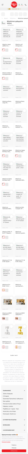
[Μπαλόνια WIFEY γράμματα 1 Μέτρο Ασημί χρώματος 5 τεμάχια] (3, 318)
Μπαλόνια (13, 18)
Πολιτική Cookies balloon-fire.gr (12, 403)
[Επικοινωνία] (25, 4)
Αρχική (6, 18)
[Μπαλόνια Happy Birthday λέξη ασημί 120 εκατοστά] (3, 184)
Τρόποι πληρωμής (8, 393)
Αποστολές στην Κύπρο (9, 411)
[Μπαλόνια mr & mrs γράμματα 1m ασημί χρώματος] (3, 347)
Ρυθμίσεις (14, 445)
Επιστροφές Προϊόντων (9, 414)
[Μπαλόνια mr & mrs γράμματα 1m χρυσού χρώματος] (16, 347)
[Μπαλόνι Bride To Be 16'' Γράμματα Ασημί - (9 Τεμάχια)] (3, 237)
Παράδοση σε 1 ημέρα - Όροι (11, 409)
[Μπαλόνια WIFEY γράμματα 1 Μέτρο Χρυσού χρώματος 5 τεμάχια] (16, 318)
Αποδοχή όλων (14, 450)
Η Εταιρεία (6, 396)
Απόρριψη (14, 447)
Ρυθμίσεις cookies (8, 406)
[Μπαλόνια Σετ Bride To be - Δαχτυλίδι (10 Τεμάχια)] (3, 290)
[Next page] (19, 355)
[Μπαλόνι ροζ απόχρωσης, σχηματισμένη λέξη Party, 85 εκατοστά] (16, 50)
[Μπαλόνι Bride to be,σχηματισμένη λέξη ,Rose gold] (3, 78)
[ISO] (20, 5)
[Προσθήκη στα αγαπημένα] (11, 29)
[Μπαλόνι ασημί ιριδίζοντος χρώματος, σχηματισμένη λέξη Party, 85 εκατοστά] (3, 50)
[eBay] (22, 5)
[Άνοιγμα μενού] (2, 5)
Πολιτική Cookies (6, 442)
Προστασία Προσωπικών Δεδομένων (13, 398)
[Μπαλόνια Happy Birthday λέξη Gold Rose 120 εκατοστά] (16, 155)
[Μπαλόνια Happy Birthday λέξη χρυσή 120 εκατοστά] (3, 155)
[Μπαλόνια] (2, 7)
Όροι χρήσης (6, 401)
